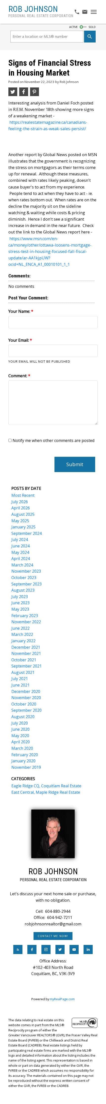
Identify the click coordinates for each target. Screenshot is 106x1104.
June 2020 (20, 729)
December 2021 (25, 647)
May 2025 (20, 520)
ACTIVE (73, 27)
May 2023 (20, 609)
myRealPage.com (62, 999)
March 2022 (22, 634)
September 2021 (26, 666)
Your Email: (19, 340)
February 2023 (24, 615)
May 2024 (20, 552)
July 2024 (19, 539)
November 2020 (26, 697)
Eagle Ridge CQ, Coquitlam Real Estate (46, 786)
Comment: (18, 375)
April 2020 (20, 742)
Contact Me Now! (53, 936)
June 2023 (20, 602)
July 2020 (19, 723)
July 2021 (19, 678)
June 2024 (20, 546)
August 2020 (23, 716)
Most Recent (23, 495)
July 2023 (19, 596)
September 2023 (26, 584)
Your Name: (19, 311)
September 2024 (26, 533)
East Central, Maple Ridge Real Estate (45, 792)
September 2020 (26, 710)
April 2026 (20, 508)
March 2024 (22, 565)
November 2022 (26, 622)
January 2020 (23, 761)
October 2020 (23, 704)
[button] (53, 936)
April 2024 (20, 558)
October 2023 (23, 577)
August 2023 (23, 590)
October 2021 (23, 660)
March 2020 (22, 748)
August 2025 (23, 514)
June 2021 (20, 685)
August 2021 (23, 672)
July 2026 (19, 501)
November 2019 (26, 767)
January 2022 (23, 641)
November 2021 (26, 653)
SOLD (92, 27)
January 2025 (23, 527)
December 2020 (25, 691)
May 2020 (20, 735)
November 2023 (26, 571)
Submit (74, 464)
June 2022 (20, 628)
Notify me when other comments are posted (53, 440)
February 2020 (24, 754)
